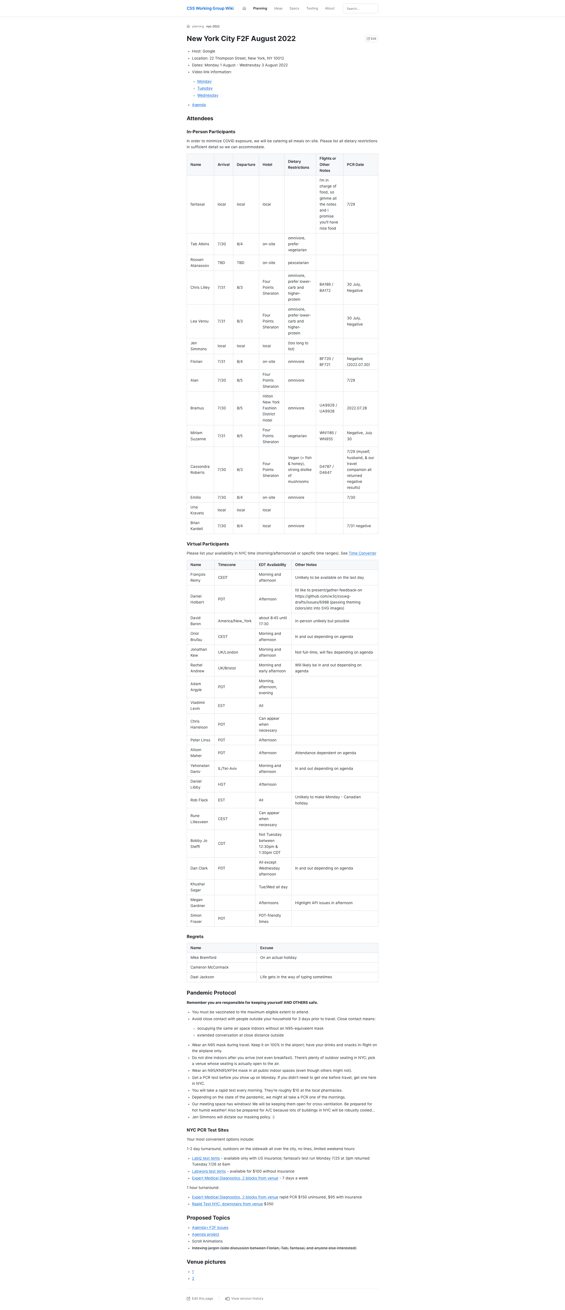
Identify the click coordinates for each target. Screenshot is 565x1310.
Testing (312, 8)
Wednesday (207, 95)
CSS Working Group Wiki (210, 8)
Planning (260, 8)
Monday (204, 81)
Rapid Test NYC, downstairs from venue (227, 1204)
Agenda (199, 105)
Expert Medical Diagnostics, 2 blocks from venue (235, 1178)
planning (198, 26)
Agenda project (205, 1234)
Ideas (278, 8)
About (329, 8)
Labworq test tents (209, 1171)
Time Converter (362, 553)
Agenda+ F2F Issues (210, 1227)
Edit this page (202, 1298)
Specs (294, 8)
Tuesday (205, 88)
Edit (373, 38)
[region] (282, 344)
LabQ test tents (206, 1158)
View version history (247, 1298)
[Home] (244, 8)
